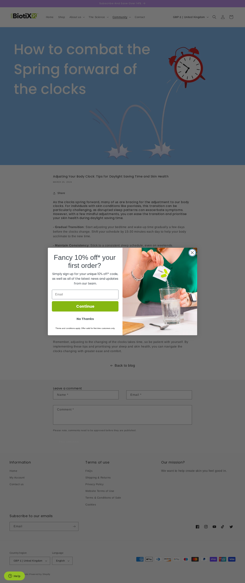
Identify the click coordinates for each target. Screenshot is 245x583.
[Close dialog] (192, 252)
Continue (85, 306)
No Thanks (85, 319)
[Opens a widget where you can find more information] (14, 576)
